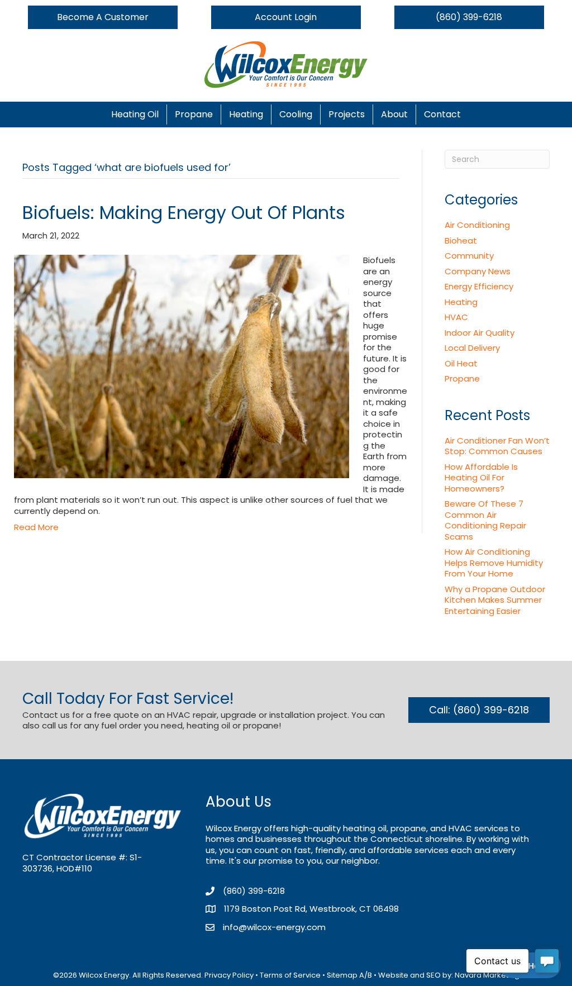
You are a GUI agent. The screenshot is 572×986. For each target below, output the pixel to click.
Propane (194, 114)
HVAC (456, 317)
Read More (36, 527)
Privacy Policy (229, 975)
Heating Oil (135, 114)
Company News (478, 271)
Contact (442, 114)
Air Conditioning (477, 225)
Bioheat (461, 240)
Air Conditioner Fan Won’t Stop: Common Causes (497, 446)
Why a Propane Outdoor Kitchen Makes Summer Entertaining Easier (495, 600)
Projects (346, 114)
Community (469, 255)
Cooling (295, 114)
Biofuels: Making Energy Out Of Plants (183, 212)
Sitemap (342, 975)
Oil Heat (461, 363)
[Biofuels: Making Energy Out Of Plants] (181, 366)
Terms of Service (290, 975)
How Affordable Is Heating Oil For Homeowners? (481, 477)
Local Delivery (472, 348)
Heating (246, 114)
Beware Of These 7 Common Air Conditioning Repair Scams (485, 520)
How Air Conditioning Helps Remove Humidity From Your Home (494, 562)
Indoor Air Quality (479, 333)
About (394, 114)
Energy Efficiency (479, 286)
